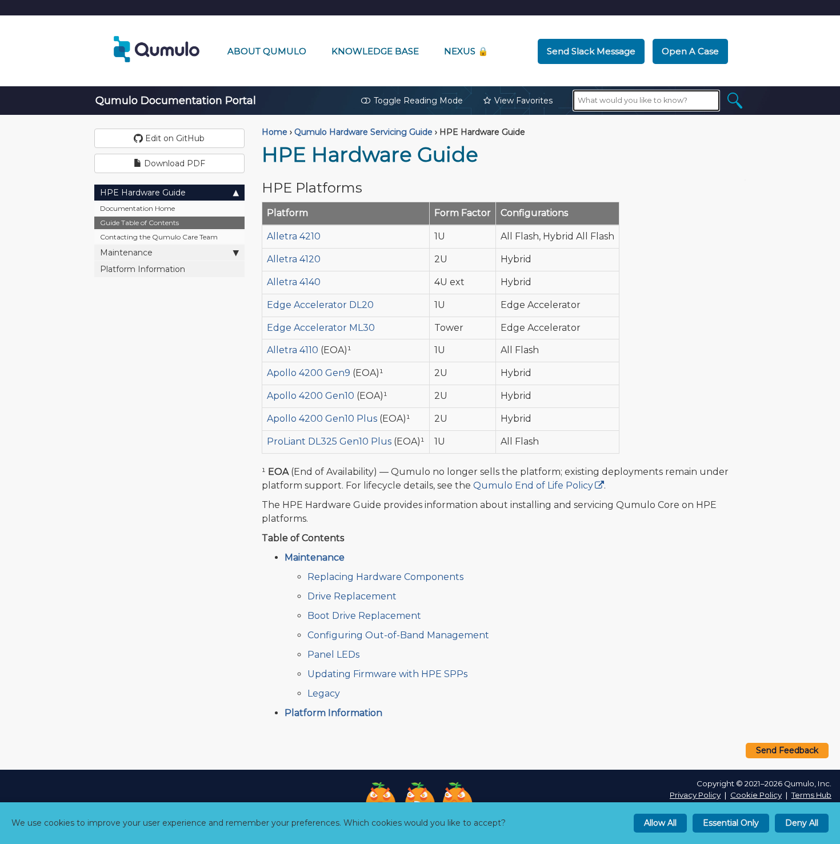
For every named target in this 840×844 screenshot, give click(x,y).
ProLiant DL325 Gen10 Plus (329, 441)
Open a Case (690, 51)
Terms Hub (811, 794)
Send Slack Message (591, 51)
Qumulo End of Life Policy (533, 485)
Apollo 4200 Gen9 (308, 372)
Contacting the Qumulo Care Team (159, 237)
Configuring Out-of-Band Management (398, 635)
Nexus (466, 51)
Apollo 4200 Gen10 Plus (322, 418)
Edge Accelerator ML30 (321, 327)
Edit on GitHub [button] (174, 138)
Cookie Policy (756, 794)
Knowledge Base (375, 51)
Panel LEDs (333, 654)
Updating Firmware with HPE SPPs (387, 674)
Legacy (323, 693)
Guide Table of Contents (139, 222)
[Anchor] (371, 186)
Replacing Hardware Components (385, 576)
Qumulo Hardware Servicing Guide (363, 132)
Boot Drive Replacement (364, 615)
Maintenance (126, 252)
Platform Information (142, 269)
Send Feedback (787, 750)
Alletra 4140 (294, 282)
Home (274, 132)
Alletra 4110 (292, 350)
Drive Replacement (352, 596)
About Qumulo (266, 51)
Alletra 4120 (294, 259)
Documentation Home (137, 208)
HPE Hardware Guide (143, 192)
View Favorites (523, 100)
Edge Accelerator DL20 (320, 304)
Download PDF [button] (173, 163)
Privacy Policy (695, 794)
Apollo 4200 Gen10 (310, 395)
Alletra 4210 (294, 236)
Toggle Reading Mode (418, 100)
